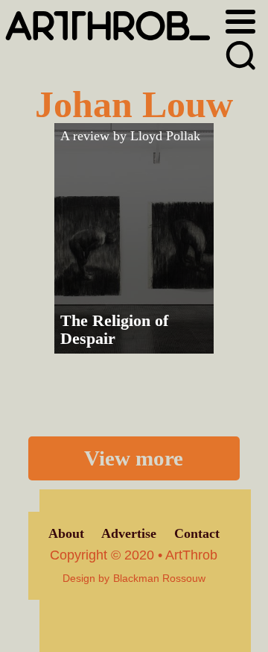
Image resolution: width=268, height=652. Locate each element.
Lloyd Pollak (165, 135)
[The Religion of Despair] (134, 238)
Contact (197, 533)
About (66, 533)
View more (133, 458)
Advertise (128, 533)
